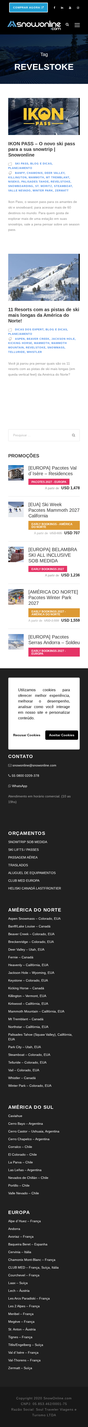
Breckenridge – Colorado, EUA (31, 942)
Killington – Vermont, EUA (27, 996)
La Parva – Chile (20, 1162)
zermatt (62, 190)
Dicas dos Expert (29, 329)
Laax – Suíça (18, 1283)
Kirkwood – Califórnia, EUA (28, 1003)
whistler (34, 352)
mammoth (36, 177)
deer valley (55, 173)
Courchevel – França (23, 1275)
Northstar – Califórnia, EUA (28, 1027)
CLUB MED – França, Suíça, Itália (33, 1267)
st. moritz (43, 186)
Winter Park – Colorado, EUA (29, 1085)
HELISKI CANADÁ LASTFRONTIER (34, 888)
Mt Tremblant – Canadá (25, 1019)
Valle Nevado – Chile (23, 1193)
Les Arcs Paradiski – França (29, 1298)
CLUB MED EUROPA (23, 880)
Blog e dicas (41, 163)
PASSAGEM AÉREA (23, 857)
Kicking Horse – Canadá (26, 988)
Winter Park (43, 190)
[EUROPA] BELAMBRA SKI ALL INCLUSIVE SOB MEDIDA (52, 555)
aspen (20, 338)
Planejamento (20, 168)
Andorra (14, 1229)
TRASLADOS (18, 865)
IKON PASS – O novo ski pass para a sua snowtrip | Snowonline (41, 149)
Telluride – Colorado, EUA (27, 1062)
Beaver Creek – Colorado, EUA (31, 934)
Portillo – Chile (19, 1185)
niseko (13, 181)
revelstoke (60, 181)
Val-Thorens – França (24, 1360)
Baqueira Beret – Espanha (27, 1244)
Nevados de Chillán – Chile (28, 1178)
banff (20, 173)
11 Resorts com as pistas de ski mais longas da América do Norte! (43, 315)
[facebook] (54, 7)
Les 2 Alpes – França (24, 1306)
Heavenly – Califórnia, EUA (28, 965)
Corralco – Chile (20, 1147)
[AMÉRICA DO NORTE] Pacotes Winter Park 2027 (53, 597)
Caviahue (15, 1116)
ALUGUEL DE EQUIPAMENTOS (32, 873)
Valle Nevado (19, 190)
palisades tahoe (35, 181)
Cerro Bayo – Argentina (25, 1123)
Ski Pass (21, 163)
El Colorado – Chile (22, 1154)
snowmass (56, 347)
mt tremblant (57, 177)
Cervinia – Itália (19, 1252)
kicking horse (20, 343)
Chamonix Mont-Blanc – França (31, 1260)
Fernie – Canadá (20, 957)
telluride (16, 352)
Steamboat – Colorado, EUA (29, 1055)
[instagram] (78, 7)
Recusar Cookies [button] (26, 735)
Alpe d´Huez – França (24, 1221)
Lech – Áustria (19, 1291)
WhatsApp (19, 786)
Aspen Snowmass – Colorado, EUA (34, 918)
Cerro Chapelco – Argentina (29, 1139)
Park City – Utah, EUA (24, 1047)
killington (17, 177)
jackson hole (63, 338)
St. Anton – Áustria (22, 1329)
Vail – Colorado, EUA (23, 1070)
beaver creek (38, 338)
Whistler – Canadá (22, 1078)
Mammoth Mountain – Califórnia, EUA (36, 1011)
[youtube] (70, 7)
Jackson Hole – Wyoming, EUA (31, 973)
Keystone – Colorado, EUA (28, 980)
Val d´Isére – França (23, 1352)
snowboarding (20, 186)
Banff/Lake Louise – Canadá (29, 926)
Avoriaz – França (21, 1236)
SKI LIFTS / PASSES (23, 850)
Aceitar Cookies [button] (61, 735)
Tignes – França (20, 1337)
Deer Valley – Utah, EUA (26, 949)
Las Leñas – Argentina (25, 1170)
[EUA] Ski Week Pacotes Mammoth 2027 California (54, 510)
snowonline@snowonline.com (34, 765)
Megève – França (21, 1321)
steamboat (63, 186)
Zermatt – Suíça (20, 1368)
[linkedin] (62, 7)
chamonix (35, 173)
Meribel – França (21, 1314)
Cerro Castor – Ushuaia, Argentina (33, 1131)
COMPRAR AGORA (27, 7)
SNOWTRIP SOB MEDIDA (27, 842)
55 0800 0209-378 (25, 775)
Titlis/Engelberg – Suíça (25, 1345)
